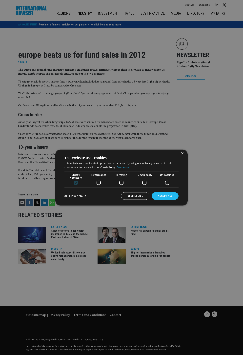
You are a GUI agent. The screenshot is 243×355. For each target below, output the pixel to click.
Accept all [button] (165, 195)
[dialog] (121, 177)
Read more (123, 167)
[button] (75, 195)
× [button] (182, 153)
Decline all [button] (135, 195)
